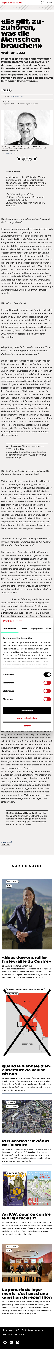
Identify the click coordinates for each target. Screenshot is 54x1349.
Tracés (11, 1102)
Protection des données (33, 1330)
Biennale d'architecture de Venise (25, 990)
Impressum (8, 1330)
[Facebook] (19, 158)
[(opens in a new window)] (34, 158)
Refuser (27, 725)
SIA (8, 886)
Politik (6, 90)
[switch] (47, 683)
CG (17, 1330)
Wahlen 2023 (5, 845)
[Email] (29, 158)
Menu (49, 2)
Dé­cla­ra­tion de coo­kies (14, 1334)
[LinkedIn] (24, 158)
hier (19, 457)
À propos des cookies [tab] (41, 628)
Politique (12, 882)
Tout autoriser (27, 710)
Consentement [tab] (10, 628)
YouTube (5, 1342)
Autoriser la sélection (27, 718)
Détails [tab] (24, 628)
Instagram (17, 1342)
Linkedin (11, 1342)
